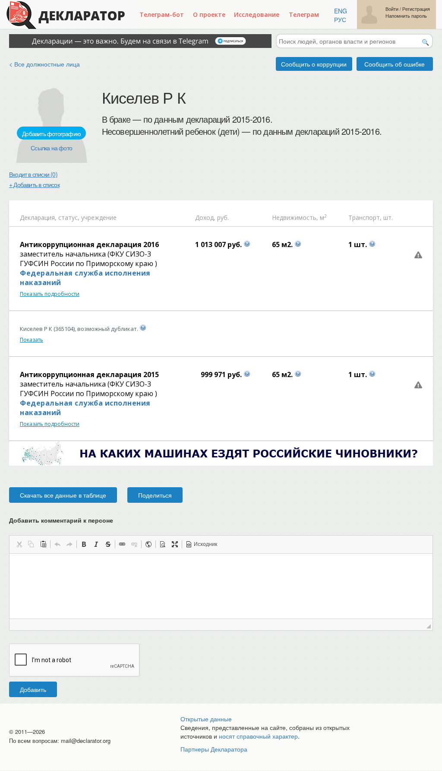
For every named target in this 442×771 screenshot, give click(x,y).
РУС (340, 19)
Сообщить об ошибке (394, 64)
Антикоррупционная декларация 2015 (89, 374)
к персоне (98, 520)
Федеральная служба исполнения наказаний (85, 277)
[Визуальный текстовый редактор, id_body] (221, 586)
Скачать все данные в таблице (63, 495)
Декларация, (38, 217)
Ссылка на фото (51, 147)
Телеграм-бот (161, 14)
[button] (19, 544)
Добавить (33, 689)
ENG (340, 10)
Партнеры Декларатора (213, 749)
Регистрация (416, 9)
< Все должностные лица (44, 64)
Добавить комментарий (61, 520)
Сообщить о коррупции (314, 64)
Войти (391, 9)
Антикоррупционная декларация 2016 (89, 244)
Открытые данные (206, 718)
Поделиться (155, 495)
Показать (31, 339)
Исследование (256, 14)
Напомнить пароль (406, 16)
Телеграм (304, 14)
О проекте (209, 14)
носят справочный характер (258, 736)
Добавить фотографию (51, 133)
